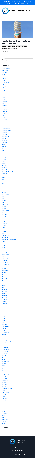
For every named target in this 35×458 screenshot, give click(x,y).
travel (4, 401)
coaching (4, 126)
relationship (5, 347)
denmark (4, 149)
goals (3, 196)
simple (4, 363)
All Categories (6, 68)
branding (4, 46)
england (4, 169)
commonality (6, 128)
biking (4, 99)
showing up (5, 361)
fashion (4, 180)
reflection (5, 343)
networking (5, 279)
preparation (5, 326)
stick (3, 372)
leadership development (9, 240)
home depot (5, 211)
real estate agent (6, 48)
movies (4, 273)
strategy (4, 378)
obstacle (4, 291)
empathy (4, 167)
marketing (5, 258)
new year (4, 283)
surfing (4, 386)
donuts (4, 163)
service (4, 359)
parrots (4, 302)
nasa (3, 277)
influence (18, 46)
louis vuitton (6, 254)
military (4, 266)
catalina (4, 118)
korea (3, 233)
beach (3, 97)
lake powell (5, 235)
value (3, 411)
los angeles (5, 252)
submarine (5, 380)
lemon (4, 244)
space (3, 368)
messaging (5, 262)
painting (4, 299)
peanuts (4, 304)
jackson (4, 227)
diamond (4, 153)
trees (3, 403)
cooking (4, 140)
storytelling (14, 48)
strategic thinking (7, 376)
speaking (4, 370)
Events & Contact (17, 450)
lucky (3, 256)
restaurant (5, 353)
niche (3, 285)
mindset (4, 268)
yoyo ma (4, 423)
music (3, 275)
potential (4, 324)
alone (3, 80)
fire (3, 182)
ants (3, 85)
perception (5, 308)
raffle (3, 337)
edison (4, 165)
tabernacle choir (7, 388)
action (3, 74)
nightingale (5, 289)
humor (4, 213)
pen (3, 306)
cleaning (4, 124)
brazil (3, 107)
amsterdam (5, 83)
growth (4, 200)
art (3, 89)
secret (3, 357)
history (4, 209)
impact (4, 217)
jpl (2, 229)
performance (6, 310)
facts (3, 175)
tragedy (4, 394)
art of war (5, 91)
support (4, 384)
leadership (5, 237)
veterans (4, 413)
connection (5, 136)
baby (3, 95)
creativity (4, 142)
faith (3, 178)
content (4, 138)
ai (2, 76)
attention (4, 93)
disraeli (4, 159)
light (3, 246)
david (3, 144)
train (3, 397)
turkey (4, 405)
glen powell (5, 194)
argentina (5, 87)
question (4, 335)
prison (4, 328)
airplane (4, 78)
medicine (4, 260)
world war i (5, 419)
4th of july (5, 70)
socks (3, 366)
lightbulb (5, 248)
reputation (5, 351)
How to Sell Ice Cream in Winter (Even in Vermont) (16, 42)
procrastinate (6, 332)
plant (3, 318)
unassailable (5, 407)
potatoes (4, 322)
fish (3, 184)
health (4, 206)
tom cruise (5, 392)
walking (4, 415)
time (3, 390)
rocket (4, 355)
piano (3, 314)
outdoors (4, 295)
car (3, 116)
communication (11, 46)
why (3, 417)
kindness (4, 231)
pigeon (4, 316)
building (4, 111)
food (3, 188)
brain (3, 103)
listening (4, 250)
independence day (7, 221)
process (4, 330)
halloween (5, 204)
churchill (4, 120)
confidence (5, 134)
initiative (4, 225)
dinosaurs (5, 155)
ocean (3, 293)
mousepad (5, 271)
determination (6, 151)
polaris (4, 320)
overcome (5, 297)
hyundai (4, 215)
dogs (3, 161)
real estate (24, 46)
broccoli (4, 109)
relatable (4, 345)
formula (4, 190)
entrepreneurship (7, 171)
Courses (17, 448)
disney (4, 157)
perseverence (6, 312)
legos (3, 242)
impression (5, 219)
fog (3, 186)
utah (3, 409)
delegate (4, 147)
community (5, 132)
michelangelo (6, 264)
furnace (4, 192)
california (5, 113)
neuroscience (6, 281)
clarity (4, 122)
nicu (3, 287)
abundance (5, 72)
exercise (4, 173)
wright (4, 421)
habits (4, 202)
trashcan (4, 399)
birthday (4, 101)
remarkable (5, 349)
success (4, 382)
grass (3, 198)
